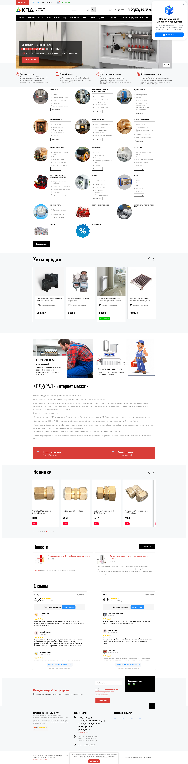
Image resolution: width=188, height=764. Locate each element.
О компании (31, 17)
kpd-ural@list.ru (84, 729)
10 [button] (53, 531)
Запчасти (57, 17)
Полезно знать (114, 17)
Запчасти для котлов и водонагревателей (100, 90)
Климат (94, 175)
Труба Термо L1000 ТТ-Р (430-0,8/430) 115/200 (138, 299)
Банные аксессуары (57, 147)
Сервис (48, 17)
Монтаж (40, 17)
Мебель (136, 175)
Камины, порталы (98, 119)
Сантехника (138, 147)
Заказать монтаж (30, 60)
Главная (21, 17)
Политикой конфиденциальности (98, 758)
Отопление (54, 90)
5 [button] (42, 531)
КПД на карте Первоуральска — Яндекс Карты (59, 668)
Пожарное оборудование (100, 205)
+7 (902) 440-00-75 (141, 10)
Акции (65, 17)
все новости (147, 546)
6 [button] (44, 531)
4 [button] (40, 531)
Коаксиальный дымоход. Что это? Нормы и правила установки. (69, 556)
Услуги (52, 224)
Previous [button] (164, 65)
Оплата (37, 2)
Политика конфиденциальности (132, 17)
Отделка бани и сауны (141, 119)
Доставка (48, 2)
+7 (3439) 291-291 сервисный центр (91, 720)
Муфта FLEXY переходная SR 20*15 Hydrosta (45, 512)
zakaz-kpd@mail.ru (85, 726)
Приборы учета (55, 205)
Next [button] (168, 65)
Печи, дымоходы (56, 119)
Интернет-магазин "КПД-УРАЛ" (46, 712)
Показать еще (56, 109)
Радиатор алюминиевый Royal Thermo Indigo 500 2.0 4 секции (77, 299)
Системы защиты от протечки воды (144, 206)
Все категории (41, 244)
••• (147, 17)
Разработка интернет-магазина (133, 757)
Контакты (85, 17)
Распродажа (74, 17)
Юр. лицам (66, 2)
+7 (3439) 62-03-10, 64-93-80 (89, 723)
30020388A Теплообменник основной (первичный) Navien (107, 299)
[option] (94, 45)
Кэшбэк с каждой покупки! (110, 369)
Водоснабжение (139, 90)
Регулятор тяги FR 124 (136, 511)
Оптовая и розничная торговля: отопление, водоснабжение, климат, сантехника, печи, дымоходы (50, 716)
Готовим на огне (97, 147)
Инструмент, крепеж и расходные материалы (58, 176)
